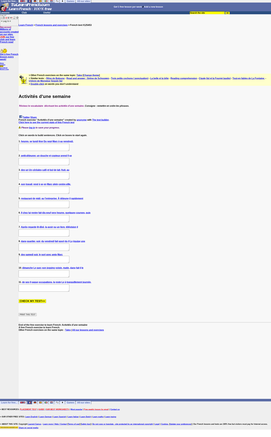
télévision (71, 227)
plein (55, 184)
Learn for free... (9, 402)
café (44, 170)
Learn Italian (73, 417)
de (55, 170)
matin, (66, 268)
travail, (29, 184)
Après (24, 227)
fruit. (63, 170)
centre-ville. (65, 184)
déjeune (64, 198)
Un (30, 170)
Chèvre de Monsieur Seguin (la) (45, 81)
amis (54, 254)
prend (64, 155)
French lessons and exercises (51, 25)
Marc (55, 141)
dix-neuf (46, 213)
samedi (29, 254)
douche (44, 155)
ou (54, 227)
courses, (80, 213)
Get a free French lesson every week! (9, 57)
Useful (46, 12)
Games (70, 402)
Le (71, 241)
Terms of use (73, 424)
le (40, 254)
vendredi (49, 241)
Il (68, 155)
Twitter (26, 117)
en (45, 184)
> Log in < (6, 21)
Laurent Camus (34, 424)
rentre (34, 213)
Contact (2, 64)
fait (40, 213)
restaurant (26, 198)
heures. (25, 141)
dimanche (27, 268)
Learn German (45, 417)
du (42, 241)
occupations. (46, 282)
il (69, 198)
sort (43, 254)
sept (49, 141)
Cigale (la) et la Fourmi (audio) (215, 78)
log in (32, 127)
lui (29, 213)
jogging (51, 268)
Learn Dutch (85, 417)
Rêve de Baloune (55, 78)
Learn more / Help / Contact (55, 424)
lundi (35, 141)
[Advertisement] (145, 46)
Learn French (26, 25)
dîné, (42, 227)
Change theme (91, 75)
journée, (87, 282)
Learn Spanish (59, 417)
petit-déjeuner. (28, 155)
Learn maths (98, 417)
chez (25, 213)
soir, (38, 241)
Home (2, 63)
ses (27, 282)
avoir (50, 227)
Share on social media (28, 428)
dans (23, 241)
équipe (76, 241)
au (61, 141)
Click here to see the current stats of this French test (46, 122)
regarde (32, 227)
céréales (37, 170)
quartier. (31, 241)
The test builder (100, 120)
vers (54, 213)
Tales (79, 75)
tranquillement (74, 282)
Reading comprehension (184, 78)
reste (58, 282)
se (31, 141)
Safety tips (85, 424)
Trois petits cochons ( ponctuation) (129, 78)
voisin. (59, 268)
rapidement (77, 198)
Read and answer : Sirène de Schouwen (87, 78)
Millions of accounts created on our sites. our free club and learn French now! (9, 35)
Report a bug (4, 69)
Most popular (76, 409)
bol (51, 170)
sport (61, 241)
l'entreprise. (51, 198)
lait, (59, 170)
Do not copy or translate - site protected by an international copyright (122, 424)
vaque (34, 282)
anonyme (82, 120)
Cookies (164, 424)
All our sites (83, 402)
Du (45, 141)
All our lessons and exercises (88, 330)
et (50, 155)
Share (33, 117)
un (38, 155)
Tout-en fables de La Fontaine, (248, 78)
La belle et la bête (159, 78)
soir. (36, 254)
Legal (157, 424)
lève (41, 141)
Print (1, 66)
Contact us (115, 409)
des (23, 170)
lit (38, 227)
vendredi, (68, 141)
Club (24, 12)
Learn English (31, 417)
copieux (56, 155)
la (46, 227)
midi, (38, 198)
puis (88, 213)
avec (48, 254)
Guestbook (3, 68)
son (23, 184)
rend (35, 184)
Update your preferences (180, 424)
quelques (70, 213)
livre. (62, 227)
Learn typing (110, 417)
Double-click (37, 84)
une (83, 241)
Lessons (4, 12)
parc (39, 268)
